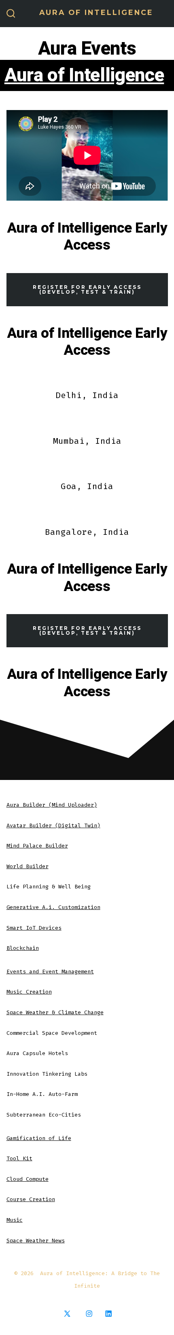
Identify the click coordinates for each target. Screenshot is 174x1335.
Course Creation (30, 1199)
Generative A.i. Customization (53, 907)
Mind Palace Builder (37, 845)
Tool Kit (19, 1158)
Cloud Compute (27, 1179)
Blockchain (22, 948)
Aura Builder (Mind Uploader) (51, 804)
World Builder (27, 866)
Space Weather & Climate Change (55, 1012)
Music (14, 1219)
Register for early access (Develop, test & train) (87, 289)
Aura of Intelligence (84, 75)
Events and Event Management (50, 971)
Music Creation (29, 991)
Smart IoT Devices (34, 927)
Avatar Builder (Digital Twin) (53, 825)
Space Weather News (35, 1240)
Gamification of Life (38, 1138)
